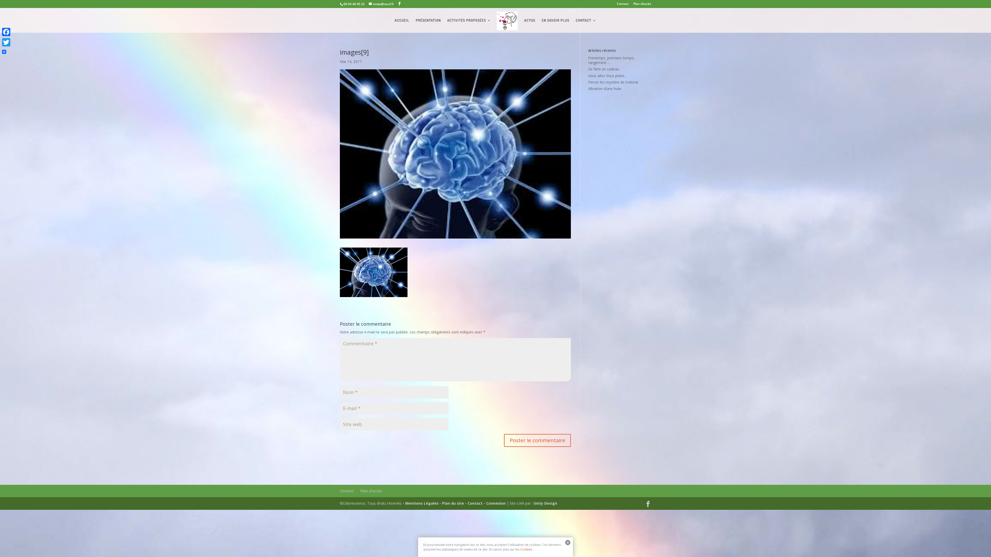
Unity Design (545, 503)
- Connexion (495, 503)
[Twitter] (6, 42)
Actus (529, 20)
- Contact (474, 503)
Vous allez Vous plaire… (607, 75)
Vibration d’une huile (604, 88)
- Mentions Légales (420, 503)
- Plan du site (451, 503)
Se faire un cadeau (603, 69)
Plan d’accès (642, 4)
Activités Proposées (466, 20)
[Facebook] (6, 32)
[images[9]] (373, 294)
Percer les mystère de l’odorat (613, 82)
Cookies (526, 549)
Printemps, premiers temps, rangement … (611, 60)
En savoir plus (555, 20)
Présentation (428, 20)
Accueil (402, 20)
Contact (623, 4)
